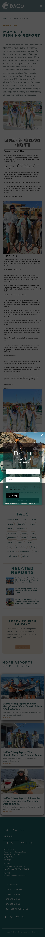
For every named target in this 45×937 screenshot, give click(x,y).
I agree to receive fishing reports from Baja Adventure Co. (25, 488)
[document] (22, 468)
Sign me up (12, 496)
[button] (42, 434)
